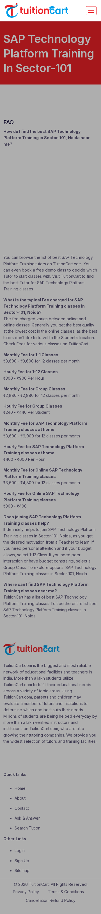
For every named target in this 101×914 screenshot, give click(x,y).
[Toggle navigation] (91, 10)
